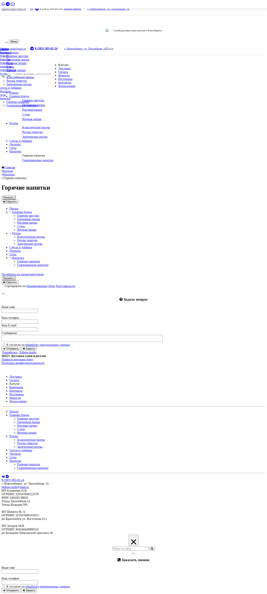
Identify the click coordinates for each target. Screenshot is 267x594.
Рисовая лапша (16, 63)
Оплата (63, 72)
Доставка (64, 68)
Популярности (65, 286)
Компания (16, 387)
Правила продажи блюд (17, 359)
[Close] (3, 293)
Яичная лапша (16, 70)
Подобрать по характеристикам (23, 274)
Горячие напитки (17, 102)
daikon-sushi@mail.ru (15, 487)
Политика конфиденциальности (23, 363)
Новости (64, 75)
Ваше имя (8, 307)
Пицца (13, 92)
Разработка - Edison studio (19, 352)
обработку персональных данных (47, 344)
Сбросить (11, 201)
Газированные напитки (22, 105)
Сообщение (9, 333)
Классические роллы (31, 236)
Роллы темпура (16, 80)
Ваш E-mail (9, 325)
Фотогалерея (66, 86)
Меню (14, 41)
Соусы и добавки (20, 140)
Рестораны (65, 79)
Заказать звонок (72, 8)
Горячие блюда (19, 96)
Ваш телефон (10, 317)
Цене (51, 286)
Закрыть (30, 348)
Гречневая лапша (17, 59)
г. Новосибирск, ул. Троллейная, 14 (108, 8)
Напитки (15, 151)
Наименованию (37, 286)
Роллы (13, 123)
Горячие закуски (17, 56)
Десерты (15, 144)
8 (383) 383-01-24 (13, 480)
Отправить (12, 348)
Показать (8, 197)
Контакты (64, 82)
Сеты (12, 148)
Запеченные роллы (19, 84)
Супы (10, 66)
